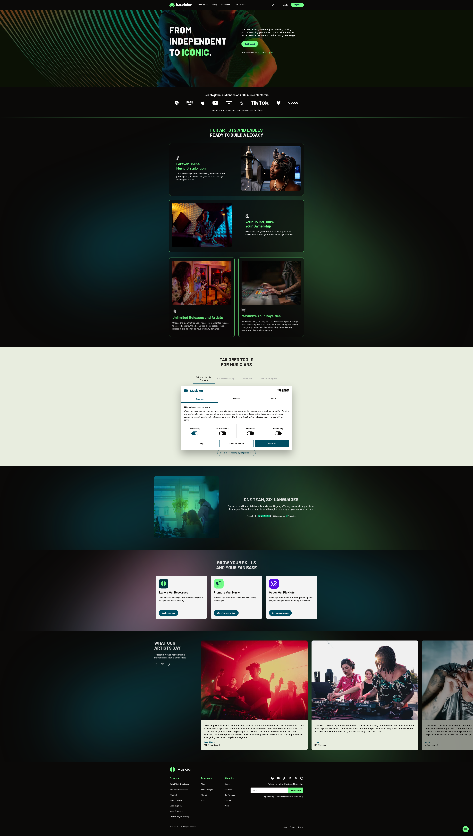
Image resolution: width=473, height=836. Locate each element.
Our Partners (230, 795)
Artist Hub (247, 377)
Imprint (300, 827)
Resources (225, 5)
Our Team (229, 790)
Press (227, 806)
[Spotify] (177, 103)
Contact (228, 800)
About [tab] (273, 399)
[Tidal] (229, 103)
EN (273, 5)
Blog (203, 784)
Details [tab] (236, 399)
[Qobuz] (293, 103)
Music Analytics (269, 377)
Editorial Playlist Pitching (204, 377)
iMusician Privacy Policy (294, 796)
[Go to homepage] (180, 4)
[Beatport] (241, 103)
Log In (270, 52)
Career (227, 784)
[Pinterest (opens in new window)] (301, 778)
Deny (201, 443)
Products (201, 5)
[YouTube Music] (215, 103)
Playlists (204, 795)
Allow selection (236, 443)
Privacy (292, 827)
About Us (240, 5)
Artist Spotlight (207, 790)
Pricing (214, 5)
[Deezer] (278, 103)
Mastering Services (177, 806)
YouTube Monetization (179, 790)
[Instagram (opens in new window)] (295, 778)
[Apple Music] (203, 103)
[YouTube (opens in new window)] (278, 778)
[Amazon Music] (189, 103)
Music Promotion (176, 811)
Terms (284, 827)
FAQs (203, 800)
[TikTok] (260, 103)
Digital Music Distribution (179, 784)
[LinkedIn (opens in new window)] (289, 778)
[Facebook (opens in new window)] (272, 778)
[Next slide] (171, 664)
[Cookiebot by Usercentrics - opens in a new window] (278, 390)
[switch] (222, 433)
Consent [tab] (199, 399)
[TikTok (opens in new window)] (284, 778)
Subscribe (296, 790)
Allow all (272, 443)
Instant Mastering (225, 377)
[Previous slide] (158, 664)
